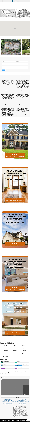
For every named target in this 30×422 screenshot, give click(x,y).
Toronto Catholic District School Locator (8, 403)
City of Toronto (6, 6)
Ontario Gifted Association (21, 402)
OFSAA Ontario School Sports (22, 404)
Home (1, 6)
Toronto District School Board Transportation (8, 401)
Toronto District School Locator (8, 400)
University (24, 394)
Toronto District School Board (8, 399)
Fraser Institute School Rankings (22, 400)
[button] (2, 1)
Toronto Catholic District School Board (8, 402)
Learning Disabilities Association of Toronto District (22, 401)
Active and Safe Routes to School (22, 403)
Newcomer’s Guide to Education (22, 399)
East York (18, 6)
